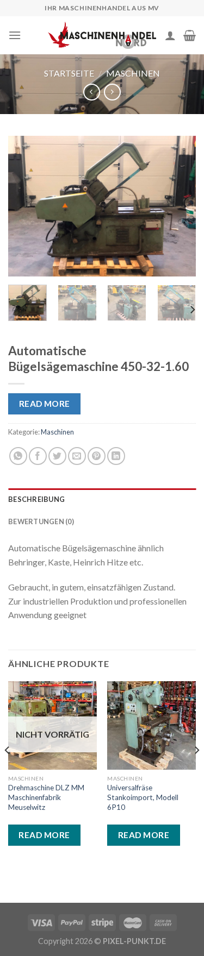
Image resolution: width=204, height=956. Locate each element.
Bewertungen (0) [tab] (41, 521)
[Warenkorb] (189, 35)
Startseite (69, 73)
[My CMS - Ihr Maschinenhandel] (102, 35)
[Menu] (14, 35)
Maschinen (133, 73)
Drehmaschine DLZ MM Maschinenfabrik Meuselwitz (46, 797)
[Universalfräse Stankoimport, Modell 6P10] (151, 725)
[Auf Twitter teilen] (57, 456)
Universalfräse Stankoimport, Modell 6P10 (142, 797)
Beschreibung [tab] (36, 499)
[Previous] (25, 206)
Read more (44, 403)
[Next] (178, 206)
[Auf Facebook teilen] (38, 456)
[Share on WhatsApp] (18, 456)
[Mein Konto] (170, 35)
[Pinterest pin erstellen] (97, 456)
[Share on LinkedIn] (116, 456)
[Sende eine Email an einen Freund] (77, 456)
